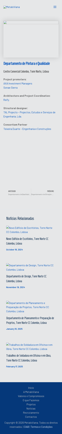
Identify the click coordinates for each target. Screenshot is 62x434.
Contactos (31, 416)
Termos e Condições (42, 426)
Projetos (31, 404)
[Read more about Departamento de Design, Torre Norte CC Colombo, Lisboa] (31, 267)
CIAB (27, 426)
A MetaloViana (31, 391)
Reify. (6, 99)
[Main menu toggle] (55, 7)
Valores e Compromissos (31, 396)
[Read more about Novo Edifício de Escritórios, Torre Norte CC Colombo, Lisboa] (31, 229)
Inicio (31, 387)
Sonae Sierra (10, 87)
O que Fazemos (31, 400)
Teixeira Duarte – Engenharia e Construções (27, 128)
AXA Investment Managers (17, 83)
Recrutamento (31, 412)
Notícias (31, 408)
